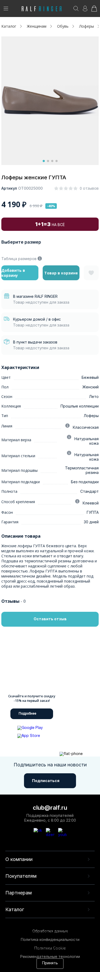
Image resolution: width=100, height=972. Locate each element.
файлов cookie (17, 942)
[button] (44, 161)
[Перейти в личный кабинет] (85, 10)
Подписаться (45, 780)
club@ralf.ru (50, 807)
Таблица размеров (19, 258)
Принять (50, 963)
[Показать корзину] (94, 10)
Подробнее (27, 713)
